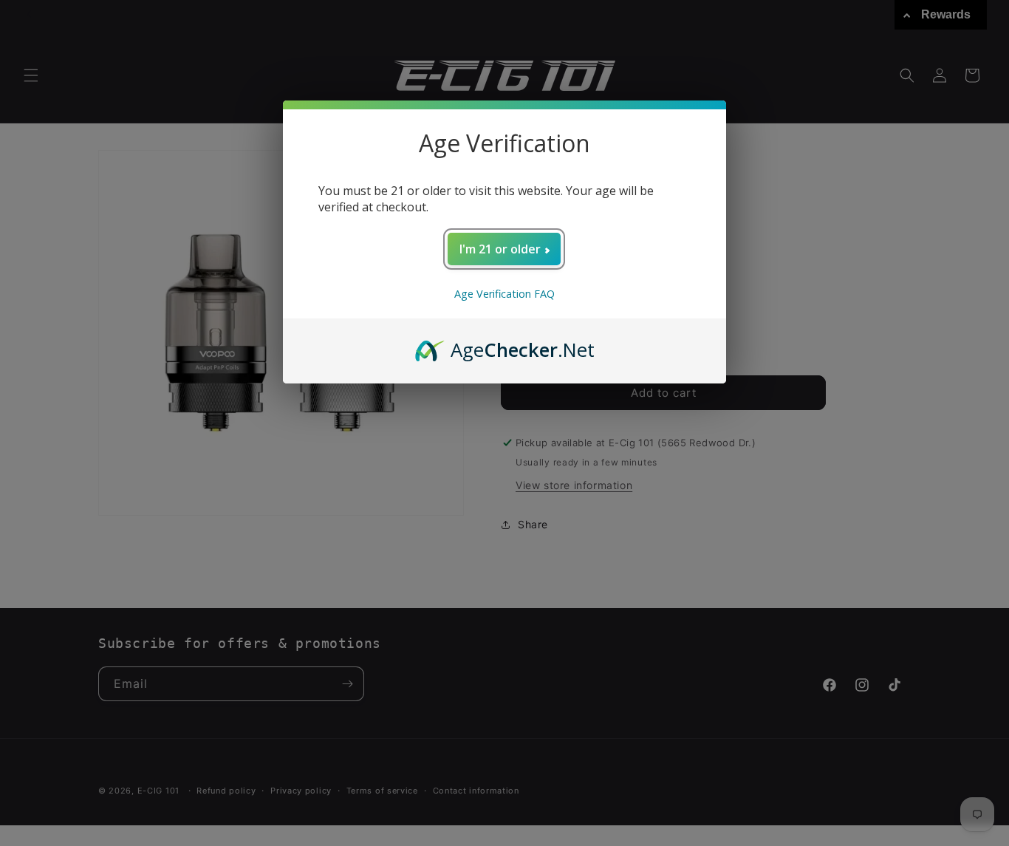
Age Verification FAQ (504, 294)
